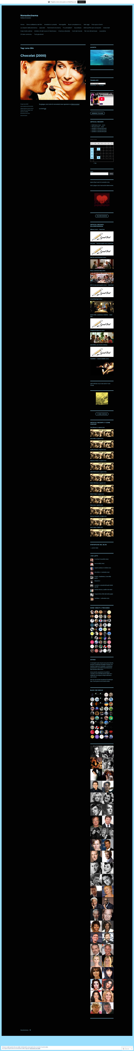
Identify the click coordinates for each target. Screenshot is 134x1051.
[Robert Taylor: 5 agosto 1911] (102, 500)
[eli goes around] (102, 718)
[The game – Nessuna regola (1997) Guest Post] (102, 251)
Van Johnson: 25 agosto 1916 (97, 427)
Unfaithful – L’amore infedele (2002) (99, 358)
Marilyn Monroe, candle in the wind (103, 589)
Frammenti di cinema (54, 28)
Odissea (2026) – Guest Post (97, 229)
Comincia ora (82, 1)
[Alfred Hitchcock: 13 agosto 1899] (102, 478)
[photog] (97, 704)
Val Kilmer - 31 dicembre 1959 (101, 598)
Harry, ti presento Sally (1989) (97, 270)
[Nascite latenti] (92, 718)
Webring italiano (97, 113)
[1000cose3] (106, 704)
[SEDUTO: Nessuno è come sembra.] (111, 709)
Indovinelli (106, 28)
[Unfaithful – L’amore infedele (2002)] (102, 368)
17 (92, 154)
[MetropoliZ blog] (97, 713)
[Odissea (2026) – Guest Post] (102, 237)
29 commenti (23, 115)
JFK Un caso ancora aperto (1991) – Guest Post (101, 285)
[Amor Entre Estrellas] (111, 713)
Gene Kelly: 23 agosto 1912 (96, 438)
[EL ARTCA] (106, 718)
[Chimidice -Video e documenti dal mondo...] (92, 695)
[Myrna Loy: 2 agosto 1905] (102, 511)
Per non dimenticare (90, 31)
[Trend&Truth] (102, 732)
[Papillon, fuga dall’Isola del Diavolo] (102, 709)
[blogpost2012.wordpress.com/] (111, 704)
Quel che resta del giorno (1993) (98, 257)
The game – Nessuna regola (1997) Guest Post (101, 243)
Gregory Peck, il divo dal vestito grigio (103, 594)
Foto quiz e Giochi (97, 24)
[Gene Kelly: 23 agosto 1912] (102, 444)
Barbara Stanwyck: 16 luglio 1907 (98, 516)
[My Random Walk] (106, 699)
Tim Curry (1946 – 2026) (98, 126)
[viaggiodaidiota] (106, 709)
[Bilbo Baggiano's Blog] (102, 723)
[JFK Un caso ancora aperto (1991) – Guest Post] (102, 292)
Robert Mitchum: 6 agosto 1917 (98, 483)
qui (45, 108)
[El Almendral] (97, 727)
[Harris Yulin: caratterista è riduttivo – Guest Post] (102, 324)
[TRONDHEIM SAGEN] (92, 704)
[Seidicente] (102, 727)
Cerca (91, 171)
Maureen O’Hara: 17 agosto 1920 (98, 460)
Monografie (62, 24)
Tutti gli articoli (38, 34)
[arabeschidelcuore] (111, 695)
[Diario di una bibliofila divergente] (111, 737)
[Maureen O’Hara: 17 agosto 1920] (102, 466)
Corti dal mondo (77, 31)
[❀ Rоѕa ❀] (106, 695)
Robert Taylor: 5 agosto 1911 (97, 494)
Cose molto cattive (26, 31)
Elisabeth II (97, 581)
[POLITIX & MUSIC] (111, 727)
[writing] (97, 737)
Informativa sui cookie (35, 1048)
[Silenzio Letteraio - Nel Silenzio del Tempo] (111, 723)
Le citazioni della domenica (28, 28)
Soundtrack (77, 28)
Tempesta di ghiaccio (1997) (97, 330)
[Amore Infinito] (92, 699)
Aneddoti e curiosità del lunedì (99, 128)
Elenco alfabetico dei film (34, 24)
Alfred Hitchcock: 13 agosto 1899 (98, 472)
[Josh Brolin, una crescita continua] (102, 352)
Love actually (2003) (99, 563)
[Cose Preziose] (97, 718)
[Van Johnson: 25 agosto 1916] (102, 433)
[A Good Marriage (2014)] (102, 307)
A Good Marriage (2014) (96, 299)
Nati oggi (86, 24)
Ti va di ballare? (67, 28)
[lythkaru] (111, 699)
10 (92, 152)
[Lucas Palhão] (92, 709)
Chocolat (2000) (33, 55)
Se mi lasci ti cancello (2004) (101, 559)
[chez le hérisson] (102, 699)
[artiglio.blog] (92, 727)
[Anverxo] (92, 713)
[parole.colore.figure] (106, 723)
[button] (96, 751)
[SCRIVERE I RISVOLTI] (106, 727)
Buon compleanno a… (75, 24)
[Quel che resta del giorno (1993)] (102, 264)
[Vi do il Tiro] (92, 737)
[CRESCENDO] (106, 737)
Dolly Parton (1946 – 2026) (98, 125)
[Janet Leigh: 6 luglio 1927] (102, 533)
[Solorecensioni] (111, 732)
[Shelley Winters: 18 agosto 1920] (102, 455)
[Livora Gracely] (97, 699)
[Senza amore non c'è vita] (97, 695)
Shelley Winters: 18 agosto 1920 (98, 449)
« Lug (95, 163)
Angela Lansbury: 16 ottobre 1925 (102, 568)
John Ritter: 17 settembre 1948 (101, 572)
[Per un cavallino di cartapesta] (102, 704)
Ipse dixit (42, 28)
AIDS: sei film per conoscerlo (92, 28)
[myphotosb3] (111, 718)
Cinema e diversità (64, 31)
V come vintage (102, 414)
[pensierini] (92, 732)
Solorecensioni (109, 185)
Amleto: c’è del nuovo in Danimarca (45, 31)
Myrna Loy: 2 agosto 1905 (96, 505)
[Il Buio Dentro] (97, 732)
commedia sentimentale (26, 106)
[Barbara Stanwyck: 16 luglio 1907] (102, 522)
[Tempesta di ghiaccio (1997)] (102, 338)
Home (22, 24)
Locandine (102, 31)
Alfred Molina (23, 108)
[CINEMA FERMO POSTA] (97, 723)
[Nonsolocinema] (97, 709)
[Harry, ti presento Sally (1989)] (102, 278)
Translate (101, 85)
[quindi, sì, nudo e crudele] (92, 723)
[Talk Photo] (106, 713)
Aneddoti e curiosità (50, 24)
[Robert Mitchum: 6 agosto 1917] (102, 489)
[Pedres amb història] (102, 713)
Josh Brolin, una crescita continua (98, 345)
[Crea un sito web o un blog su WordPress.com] (30, 1030)
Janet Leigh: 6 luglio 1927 (96, 527)
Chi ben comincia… (26, 34)
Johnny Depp (26, 110)
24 (92, 157)
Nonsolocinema (29, 15)
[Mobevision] (102, 737)
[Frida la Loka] (102, 695)
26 (98, 157)
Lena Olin (27, 113)
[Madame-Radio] (106, 732)
